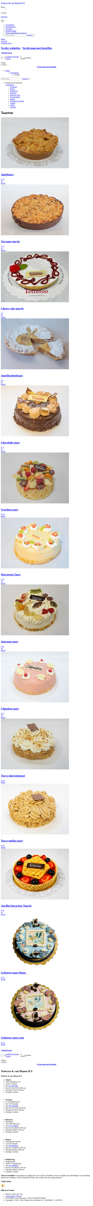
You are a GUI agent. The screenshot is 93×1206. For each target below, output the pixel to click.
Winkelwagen (6, 43)
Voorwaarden (10, 1196)
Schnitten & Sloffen (17, 101)
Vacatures (13, 87)
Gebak (12, 99)
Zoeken (29, 35)
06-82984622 (13, 1146)
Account (4, 41)
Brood (12, 89)
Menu (3, 39)
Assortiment (14, 73)
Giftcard (13, 107)
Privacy (19, 1196)
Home (7, 71)
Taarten (12, 103)
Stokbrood (13, 91)
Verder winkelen (10, 48)
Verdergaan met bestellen (37, 48)
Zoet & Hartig (15, 97)
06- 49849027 (14, 1166)
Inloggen (4, 17)
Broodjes (13, 93)
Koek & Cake (15, 95)
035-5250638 (13, 1126)
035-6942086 (13, 1106)
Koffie (12, 105)
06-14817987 (13, 1086)
